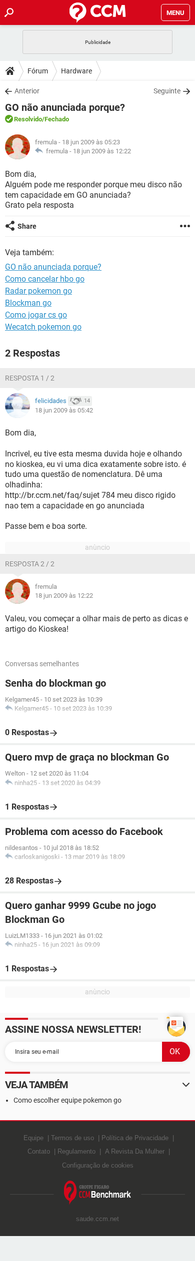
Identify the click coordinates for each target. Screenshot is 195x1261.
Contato (39, 1151)
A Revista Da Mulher (134, 1151)
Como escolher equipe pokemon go (68, 1100)
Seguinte (167, 91)
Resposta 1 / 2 (29, 378)
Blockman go (28, 303)
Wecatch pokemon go (43, 327)
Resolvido (28, 119)
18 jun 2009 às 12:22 (102, 151)
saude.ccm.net (97, 1219)
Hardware (76, 71)
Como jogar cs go (36, 315)
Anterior (27, 91)
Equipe (34, 1138)
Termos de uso (72, 1138)
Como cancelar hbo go (44, 279)
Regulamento (77, 1151)
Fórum (38, 71)
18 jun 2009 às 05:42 (64, 410)
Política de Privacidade (135, 1138)
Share (27, 226)
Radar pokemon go (38, 291)
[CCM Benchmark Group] (98, 1193)
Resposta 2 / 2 (29, 564)
